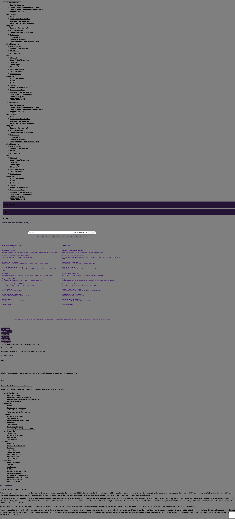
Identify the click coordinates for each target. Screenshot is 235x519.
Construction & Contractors (10, 262)
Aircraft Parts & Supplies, (8, 285)
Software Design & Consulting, (114, 257)
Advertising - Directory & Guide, (16, 247)
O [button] (65, 236)
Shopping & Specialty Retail (71, 299)
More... (36, 247)
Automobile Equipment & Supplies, (10, 252)
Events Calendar (38, 319)
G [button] (51, 236)
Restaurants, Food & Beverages (72, 294)
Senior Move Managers (27, 301)
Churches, (17, 257)
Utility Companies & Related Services (91, 290)
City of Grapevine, (66, 263)
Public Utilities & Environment (71, 289)
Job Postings (75, 319)
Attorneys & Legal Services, (69, 280)
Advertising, (5, 247)
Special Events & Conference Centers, (29, 280)
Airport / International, (7, 306)
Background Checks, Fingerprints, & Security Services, (90, 280)
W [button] (80, 236)
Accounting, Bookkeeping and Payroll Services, (74, 252)
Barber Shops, (66, 285)
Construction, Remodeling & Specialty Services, (26, 263)
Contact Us (83, 319)
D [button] (46, 236)
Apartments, (5, 295)
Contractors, (42, 263)
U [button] (76, 236)
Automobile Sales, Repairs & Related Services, (31, 252)
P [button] (67, 236)
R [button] (71, 236)
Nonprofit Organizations (26, 257)
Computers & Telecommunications (73, 255)
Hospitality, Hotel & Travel (10, 279)
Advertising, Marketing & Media (11, 245)
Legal (64, 279)
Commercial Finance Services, (74, 269)
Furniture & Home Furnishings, (78, 301)
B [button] (42, 236)
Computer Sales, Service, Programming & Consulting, (75, 257)
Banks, (64, 269)
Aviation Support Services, (19, 306)
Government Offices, (87, 263)
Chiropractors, (33, 275)
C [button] (44, 236)
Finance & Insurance (68, 267)
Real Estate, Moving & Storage (11, 294)
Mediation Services (109, 280)
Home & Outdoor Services (70, 273)
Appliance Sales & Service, (90, 275)
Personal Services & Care (70, 284)
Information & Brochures (93, 319)
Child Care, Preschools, (76, 285)
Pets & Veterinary (7, 289)
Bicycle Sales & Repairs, (8, 269)
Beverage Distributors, (97, 252)
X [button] (82, 236)
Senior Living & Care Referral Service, (11, 301)
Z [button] (85, 236)
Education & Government (70, 262)
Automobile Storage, (49, 252)
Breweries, (82, 295)
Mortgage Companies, (13, 295)
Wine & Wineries (67, 304)
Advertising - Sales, (29, 247)
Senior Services (7, 299)
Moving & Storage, (24, 295)
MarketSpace (67, 319)
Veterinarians (22, 290)
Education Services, (77, 263)
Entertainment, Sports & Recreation (13, 267)
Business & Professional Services (73, 250)
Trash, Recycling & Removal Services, (71, 290)
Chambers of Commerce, (8, 257)
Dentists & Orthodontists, (43, 275)
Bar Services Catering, (73, 295)
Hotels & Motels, (15, 280)
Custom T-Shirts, (66, 301)
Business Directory (19, 319)
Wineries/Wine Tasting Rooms (69, 306)
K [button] (58, 236)
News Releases (29, 319)
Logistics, (29, 306)
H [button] (53, 236)
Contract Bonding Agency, (88, 269)
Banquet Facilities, (6, 280)
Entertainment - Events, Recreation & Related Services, (28, 269)
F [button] (49, 236)
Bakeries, (64, 295)
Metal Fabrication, (26, 285)
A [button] (40, 236)
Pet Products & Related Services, (10, 290)
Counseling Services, (87, 285)
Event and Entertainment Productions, (51, 269)
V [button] (78, 236)
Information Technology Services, (98, 257)
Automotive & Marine (8, 250)
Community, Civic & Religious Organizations (16, 255)
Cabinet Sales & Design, (8, 263)
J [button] (56, 236)
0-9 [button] (38, 236)
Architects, (89, 252)
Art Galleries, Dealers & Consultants (71, 247)
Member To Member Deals (56, 319)
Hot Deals (46, 319)
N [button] (63, 236)
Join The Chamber (105, 319)
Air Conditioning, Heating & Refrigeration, (72, 275)
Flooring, (99, 275)
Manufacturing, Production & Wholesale (14, 284)
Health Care (5, 273)
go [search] (93, 232)
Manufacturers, (18, 285)
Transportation (6, 304)
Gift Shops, (89, 301)
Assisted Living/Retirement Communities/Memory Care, (15, 275)
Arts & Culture (66, 245)
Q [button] (69, 236)
